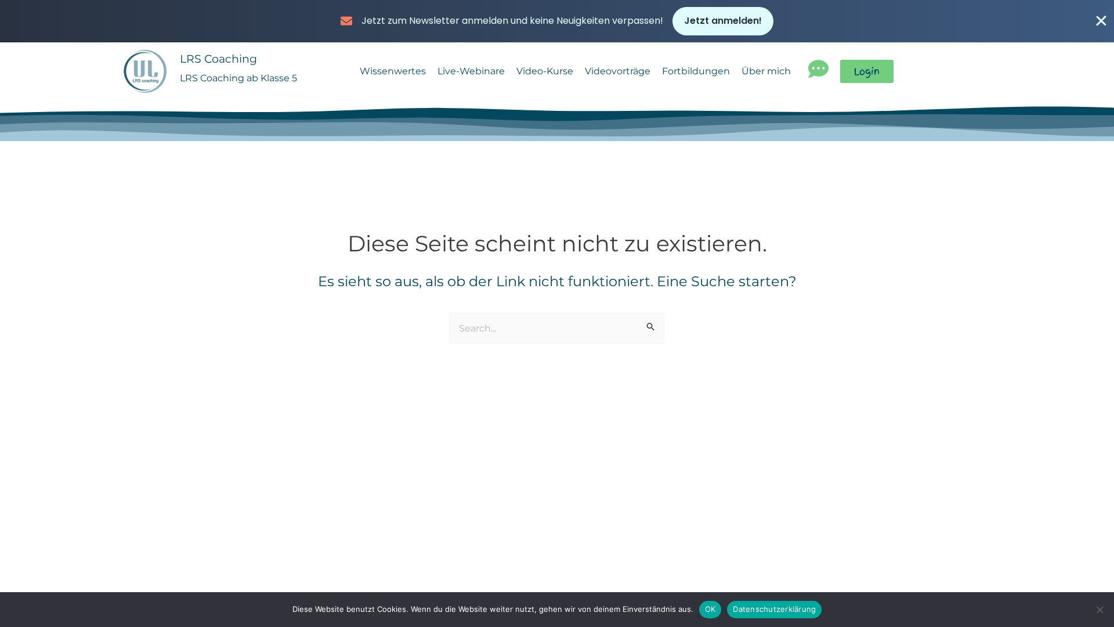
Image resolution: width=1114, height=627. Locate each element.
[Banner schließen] (1101, 21)
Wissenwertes (393, 71)
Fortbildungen (696, 71)
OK (710, 609)
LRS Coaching (218, 59)
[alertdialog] (557, 21)
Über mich (766, 71)
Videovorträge (617, 71)
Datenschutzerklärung (774, 609)
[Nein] (1099, 609)
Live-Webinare (471, 71)
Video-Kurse (544, 71)
